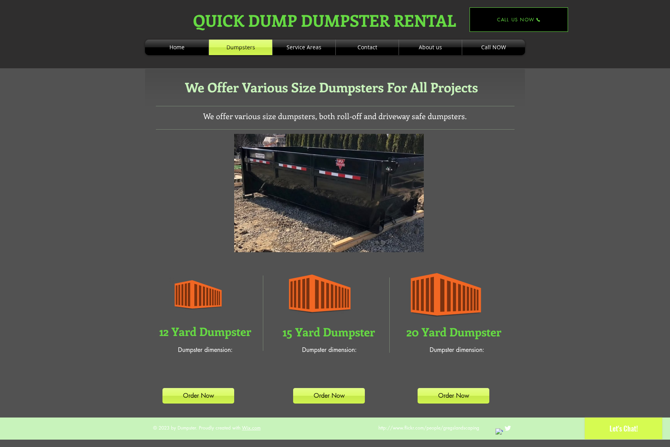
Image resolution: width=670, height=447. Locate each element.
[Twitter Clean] (507, 428)
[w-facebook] (499, 432)
